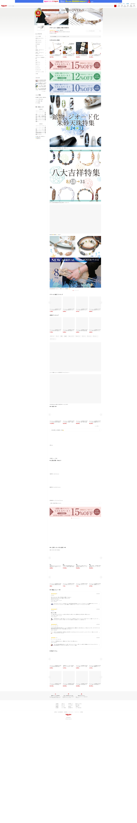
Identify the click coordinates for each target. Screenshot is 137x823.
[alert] (75, 36)
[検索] (115, 6)
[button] (133, 3)
